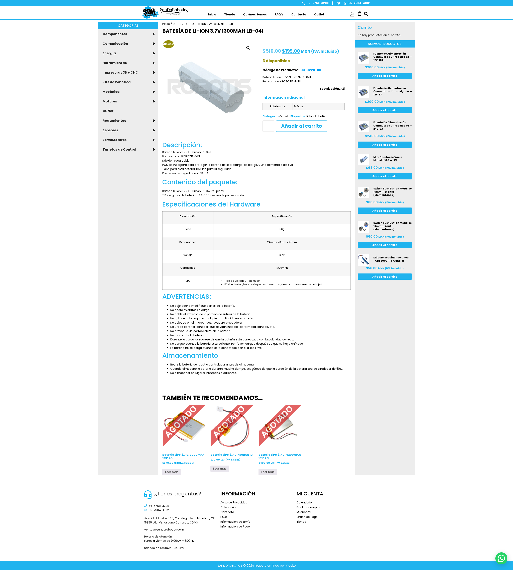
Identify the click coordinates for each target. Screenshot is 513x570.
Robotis (320, 116)
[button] (248, 48)
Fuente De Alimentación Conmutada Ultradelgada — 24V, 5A (392, 126)
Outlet (319, 14)
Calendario (228, 507)
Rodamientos (129, 121)
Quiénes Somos (255, 14)
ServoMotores (129, 140)
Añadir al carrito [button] (384, 76)
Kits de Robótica (129, 82)
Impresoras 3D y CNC (129, 72)
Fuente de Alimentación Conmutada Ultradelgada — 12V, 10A (392, 57)
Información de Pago (235, 526)
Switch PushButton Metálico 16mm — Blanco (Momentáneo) (392, 192)
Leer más (171, 472)
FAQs (223, 517)
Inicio (212, 14)
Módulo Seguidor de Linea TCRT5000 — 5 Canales (391, 259)
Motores (129, 101)
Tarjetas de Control (129, 149)
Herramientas (129, 63)
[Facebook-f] (332, 3)
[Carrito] (359, 13)
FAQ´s (279, 14)
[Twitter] (339, 3)
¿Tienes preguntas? (177, 493)
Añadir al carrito (301, 126)
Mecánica (129, 92)
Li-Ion (310, 116)
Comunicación (129, 44)
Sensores (129, 130)
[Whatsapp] (345, 3)
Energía (129, 53)
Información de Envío (235, 522)
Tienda (229, 14)
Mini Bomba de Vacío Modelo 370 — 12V (387, 158)
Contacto (298, 14)
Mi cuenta (304, 512)
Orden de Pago (307, 517)
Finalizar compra (308, 507)
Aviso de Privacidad (233, 502)
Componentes (129, 34)
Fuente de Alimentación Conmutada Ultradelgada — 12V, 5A (392, 91)
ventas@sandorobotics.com (164, 529)
